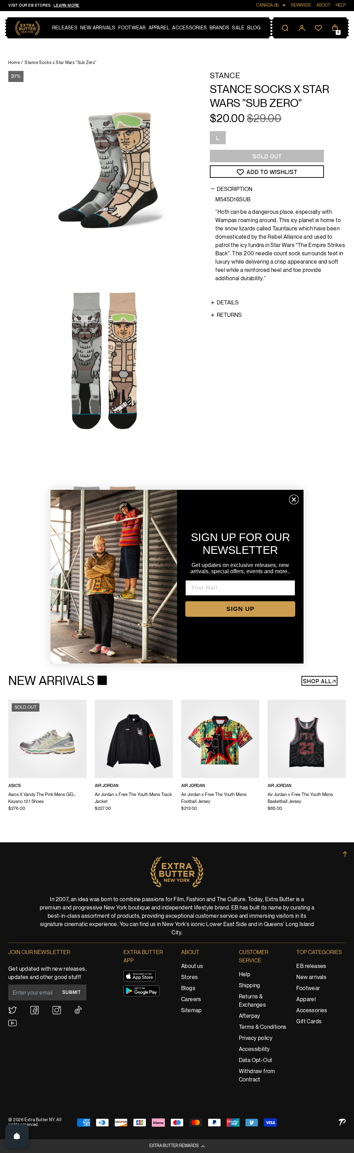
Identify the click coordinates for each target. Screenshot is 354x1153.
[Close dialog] (294, 499)
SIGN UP (240, 608)
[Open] (17, 1136)
